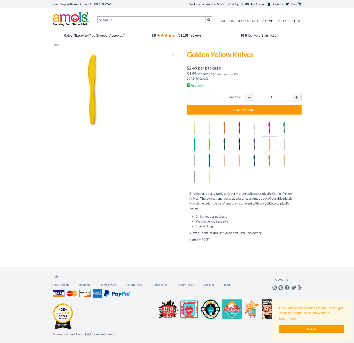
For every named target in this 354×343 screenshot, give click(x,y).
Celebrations (262, 20)
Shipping (84, 284)
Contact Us (159, 284)
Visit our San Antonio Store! (207, 4)
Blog (227, 284)
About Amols (60, 284)
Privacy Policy (185, 284)
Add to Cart (244, 109)
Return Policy (134, 284)
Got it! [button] (311, 329)
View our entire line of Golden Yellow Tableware (225, 233)
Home (56, 44)
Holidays (227, 20)
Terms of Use (107, 284)
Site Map (209, 284)
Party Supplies (288, 20)
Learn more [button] (287, 318)
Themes (243, 20)
